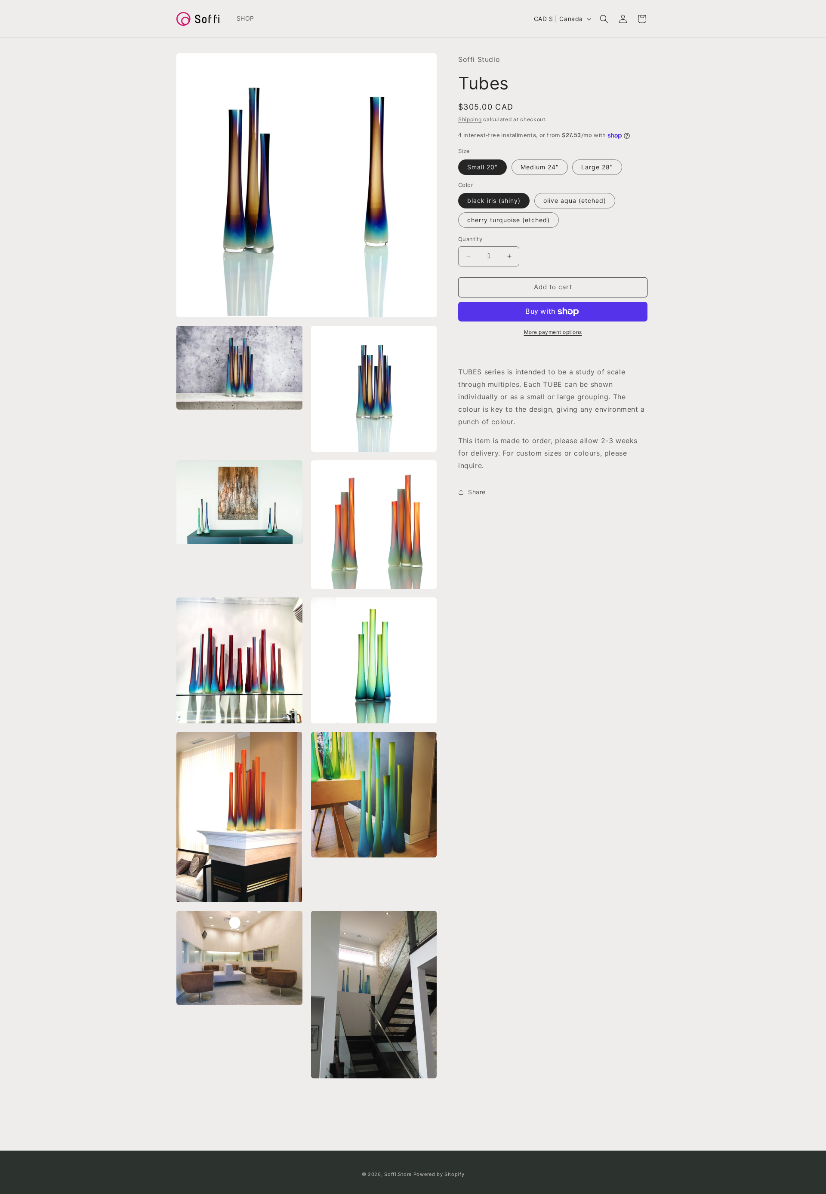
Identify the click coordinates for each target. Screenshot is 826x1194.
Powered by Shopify (439, 1174)
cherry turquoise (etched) (508, 219)
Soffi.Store (398, 1174)
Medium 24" (540, 167)
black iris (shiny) (494, 200)
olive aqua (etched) (574, 200)
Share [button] (477, 492)
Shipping (470, 119)
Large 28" (597, 167)
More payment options (553, 332)
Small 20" (482, 167)
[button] (604, 18)
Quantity (470, 239)
